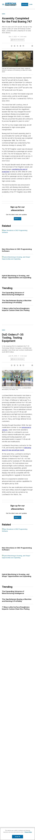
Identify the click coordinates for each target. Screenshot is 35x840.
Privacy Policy (28, 832)
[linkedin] (14, 46)
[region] (17, 834)
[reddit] (20, 46)
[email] (23, 46)
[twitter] (17, 46)
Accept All (17, 836)
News (3, 13)
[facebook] (11, 46)
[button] (3, 4)
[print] (32, 46)
